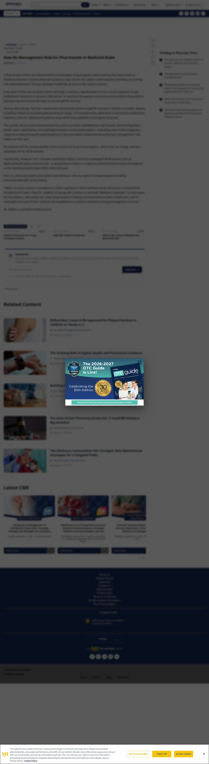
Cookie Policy (30, 760)
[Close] (204, 754)
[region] (104, 754)
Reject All (162, 754)
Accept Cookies (183, 754)
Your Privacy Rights (138, 754)
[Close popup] (140, 362)
